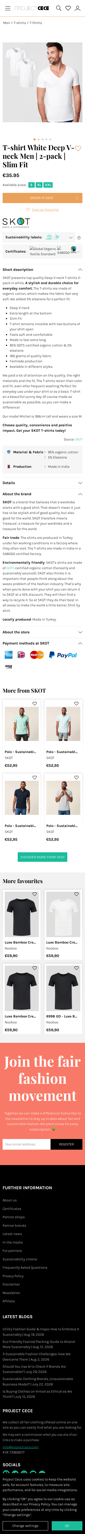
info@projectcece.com (20, 1447)
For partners (12, 1250)
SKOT (78, 439)
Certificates (12, 1209)
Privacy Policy (13, 1276)
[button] (39, 237)
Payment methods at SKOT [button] (26, 643)
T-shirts (20, 23)
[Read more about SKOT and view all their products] (16, 223)
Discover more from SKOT (43, 857)
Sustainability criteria (20, 1259)
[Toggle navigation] (8, 8)
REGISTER (66, 1144)
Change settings (25, 1526)
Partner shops (14, 1217)
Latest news (12, 1234)
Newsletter (11, 1293)
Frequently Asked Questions (25, 1267)
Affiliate (9, 1301)
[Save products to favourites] (78, 148)
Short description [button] (18, 269)
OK (67, 1526)
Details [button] (9, 483)
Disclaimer (11, 1284)
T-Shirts (36, 23)
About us (10, 1200)
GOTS (10, 568)
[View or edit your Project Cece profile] (77, 8)
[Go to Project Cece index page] (33, 8)
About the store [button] (16, 632)
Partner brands (14, 1225)
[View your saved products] (68, 8)
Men (6, 23)
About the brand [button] (17, 494)
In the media (13, 1242)
